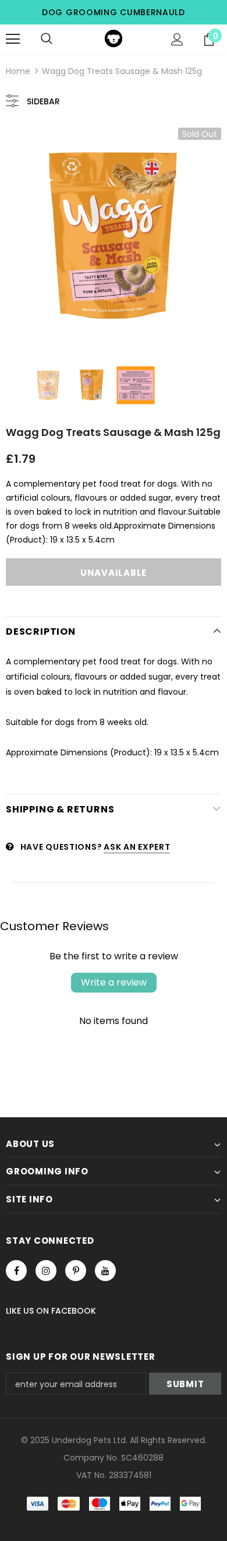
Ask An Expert (137, 847)
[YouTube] (105, 1270)
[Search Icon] (46, 39)
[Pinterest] (75, 1270)
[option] (113, 235)
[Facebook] (16, 1270)
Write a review (114, 982)
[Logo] (113, 38)
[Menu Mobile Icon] (13, 39)
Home (18, 71)
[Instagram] (46, 1270)
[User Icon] (177, 39)
